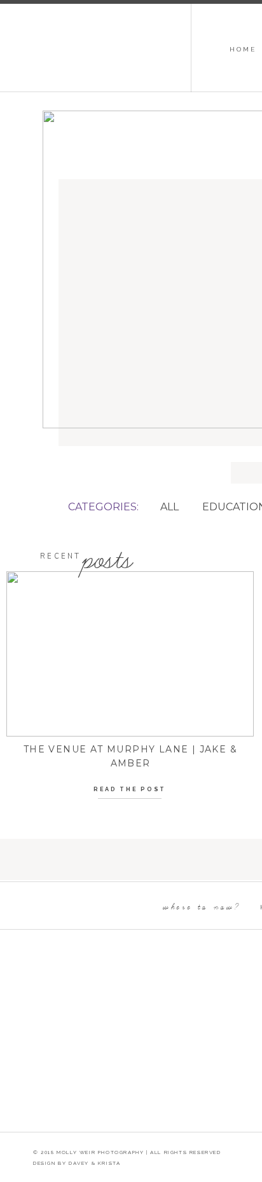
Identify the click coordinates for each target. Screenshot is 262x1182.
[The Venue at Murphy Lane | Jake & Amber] (130, 654)
